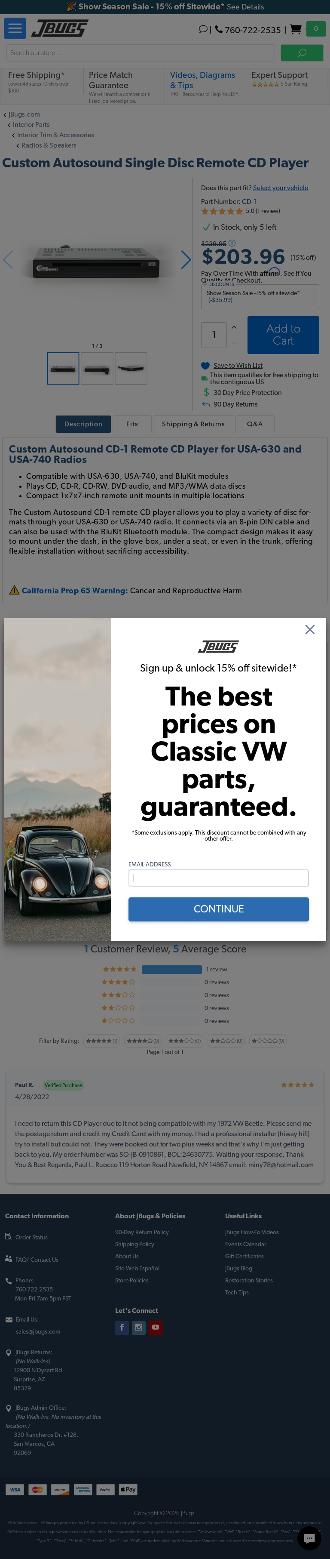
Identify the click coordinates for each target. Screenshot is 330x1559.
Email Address (149, 865)
